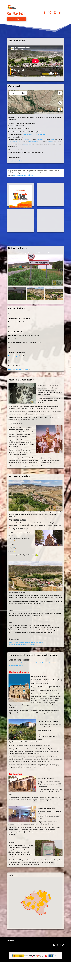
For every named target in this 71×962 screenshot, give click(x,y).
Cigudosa (31, 134)
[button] (39, 906)
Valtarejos (43, 134)
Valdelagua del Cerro (14, 142)
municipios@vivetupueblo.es (23, 175)
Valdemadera (33, 142)
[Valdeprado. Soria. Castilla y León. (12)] (35, 270)
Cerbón (37, 134)
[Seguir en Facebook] (44, 12)
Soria (17, 19)
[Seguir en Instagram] (55, 12)
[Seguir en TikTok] (60, 12)
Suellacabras (27, 144)
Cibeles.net (11, 940)
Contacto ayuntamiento (15, 161)
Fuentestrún (50, 142)
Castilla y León (16, 13)
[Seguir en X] (49, 12)
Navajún (25, 134)
